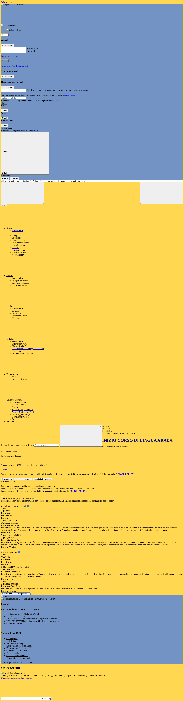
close (4, 205)
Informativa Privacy (14, 643)
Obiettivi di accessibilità (16, 651)
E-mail (29, 90)
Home (104, 426)
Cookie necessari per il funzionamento (17, 498)
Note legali (11, 641)
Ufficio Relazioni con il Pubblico (20, 646)
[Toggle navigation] (22, 193)
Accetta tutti (42, 479)
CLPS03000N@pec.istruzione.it (36, 621)
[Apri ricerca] (161, 193)
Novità (105, 429)
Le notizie (106, 431)
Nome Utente (32, 48)
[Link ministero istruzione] (13, 5)
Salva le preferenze (21, 594)
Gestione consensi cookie (17, 655)
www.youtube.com (9, 552)
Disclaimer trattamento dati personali (16, 678)
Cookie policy (12, 638)
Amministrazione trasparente (18, 658)
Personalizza (7, 479)
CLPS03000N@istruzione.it (35, 619)
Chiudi (4, 111)
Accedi (5, 35)
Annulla (5, 178)
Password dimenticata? (10, 56)
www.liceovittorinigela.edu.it (13, 506)
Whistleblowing (13, 653)
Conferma (14, 178)
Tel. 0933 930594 (17, 616)
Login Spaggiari (70, 95)
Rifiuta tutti (23, 479)
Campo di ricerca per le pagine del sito (17, 445)
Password (31, 51)
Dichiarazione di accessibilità (18, 648)
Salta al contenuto (8, 2)
